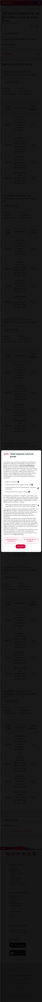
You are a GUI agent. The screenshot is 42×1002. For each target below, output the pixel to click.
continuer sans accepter (11, 540)
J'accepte (20, 546)
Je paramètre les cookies (30, 540)
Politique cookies (18, 534)
